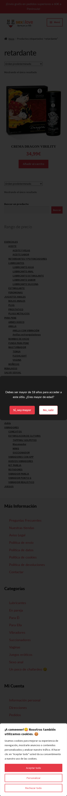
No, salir (48, 410)
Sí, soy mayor (22, 410)
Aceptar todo (33, 768)
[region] (33, 759)
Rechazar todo (33, 788)
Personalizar (34, 778)
